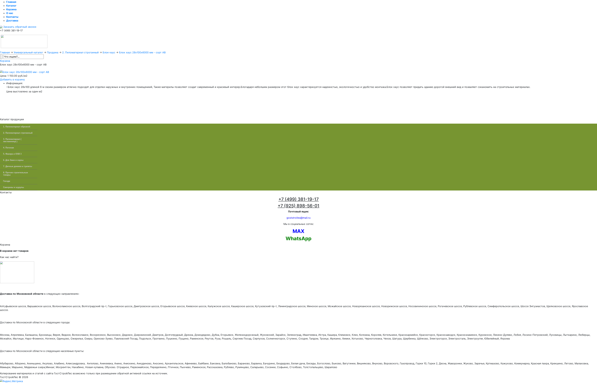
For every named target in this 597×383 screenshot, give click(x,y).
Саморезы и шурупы (13, 187)
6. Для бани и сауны (13, 160)
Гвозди (6, 181)
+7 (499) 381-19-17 (298, 199)
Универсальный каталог (28, 52)
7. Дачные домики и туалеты (17, 166)
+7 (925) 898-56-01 (298, 205)
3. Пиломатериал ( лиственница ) (12, 140)
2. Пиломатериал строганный (80, 52)
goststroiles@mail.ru (298, 217)
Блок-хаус (109, 52)
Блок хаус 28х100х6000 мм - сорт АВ (142, 52)
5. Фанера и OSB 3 (12, 154)
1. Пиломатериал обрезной (16, 126)
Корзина (5, 60)
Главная (5, 52)
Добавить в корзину (12, 79)
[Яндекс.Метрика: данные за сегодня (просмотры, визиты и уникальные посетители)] (11, 381)
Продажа (52, 52)
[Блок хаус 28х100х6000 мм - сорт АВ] (24, 71)
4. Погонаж (8, 147)
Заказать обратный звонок (19, 26)
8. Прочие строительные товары (15, 173)
